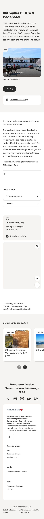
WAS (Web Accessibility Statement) (29, 511)
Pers (8, 451)
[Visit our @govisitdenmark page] (29, 399)
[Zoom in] (37, 278)
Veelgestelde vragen (15, 486)
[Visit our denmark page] (8, 399)
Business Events (13, 454)
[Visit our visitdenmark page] (22, 399)
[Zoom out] (37, 285)
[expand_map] (37, 246)
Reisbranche (12, 457)
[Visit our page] (15, 399)
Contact (10, 489)
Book (8, 89)
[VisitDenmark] (15, 410)
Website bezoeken (18, 100)
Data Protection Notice (9, 511)
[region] (22, 265)
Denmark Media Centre (17, 472)
